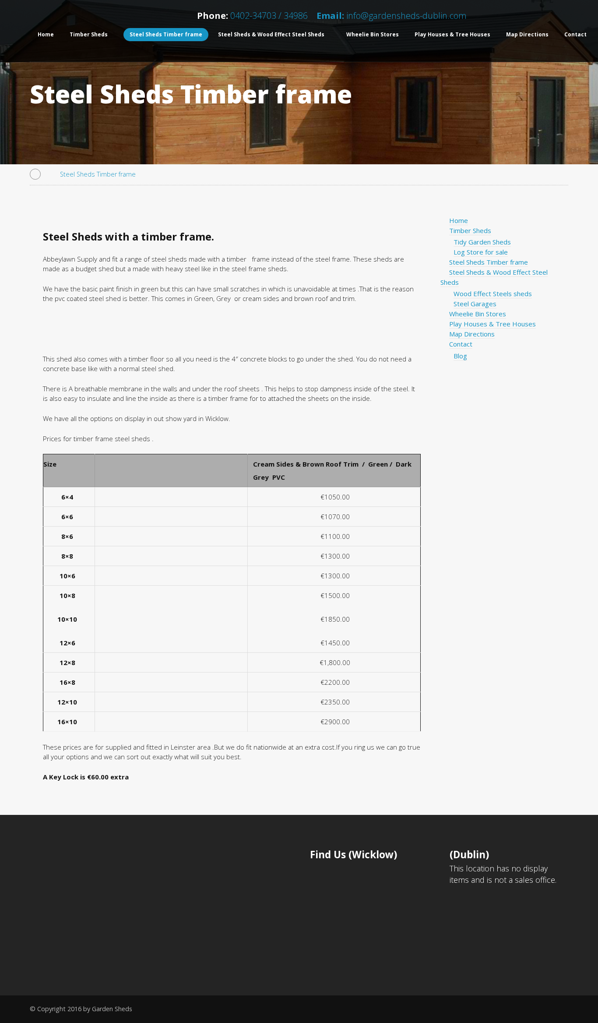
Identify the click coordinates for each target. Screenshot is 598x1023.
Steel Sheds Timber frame (166, 34)
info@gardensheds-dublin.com (406, 15)
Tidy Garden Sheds (482, 241)
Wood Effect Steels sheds (493, 293)
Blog (460, 355)
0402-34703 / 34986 (268, 15)
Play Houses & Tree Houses (452, 34)
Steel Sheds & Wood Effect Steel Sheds (271, 34)
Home (46, 34)
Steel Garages (475, 303)
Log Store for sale (481, 252)
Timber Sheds (89, 34)
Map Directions (527, 34)
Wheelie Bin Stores (372, 34)
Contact (460, 344)
